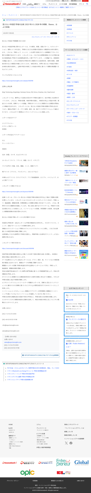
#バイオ (69, 74)
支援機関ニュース (41, 435)
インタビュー (12, 440)
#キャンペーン (71, 37)
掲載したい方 (65, 1)
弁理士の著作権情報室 (43, 447)
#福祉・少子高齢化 (73, 82)
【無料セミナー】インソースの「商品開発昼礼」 (71, 182)
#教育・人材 (71, 97)
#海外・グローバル (73, 113)
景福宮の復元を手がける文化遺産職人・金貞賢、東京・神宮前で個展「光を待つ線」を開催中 (71, 211)
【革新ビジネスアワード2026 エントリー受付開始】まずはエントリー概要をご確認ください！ (45, 7)
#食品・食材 (71, 93)
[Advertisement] (30, 398)
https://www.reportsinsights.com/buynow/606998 (17, 191)
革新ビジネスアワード (71, 424)
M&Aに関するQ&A (41, 442)
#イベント (70, 33)
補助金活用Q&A (40, 440)
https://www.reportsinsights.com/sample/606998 (17, 81)
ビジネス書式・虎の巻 (42, 444)
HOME (24, 4)
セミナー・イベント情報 (43, 437)
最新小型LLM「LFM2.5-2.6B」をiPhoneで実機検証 (71, 223)
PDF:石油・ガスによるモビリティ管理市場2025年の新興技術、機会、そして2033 (33, 368)
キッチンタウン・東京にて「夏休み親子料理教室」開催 (71, 242)
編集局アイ (37, 4)
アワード (81, 4)
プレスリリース (53, 4)
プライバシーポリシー (13, 480)
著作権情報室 (73, 4)
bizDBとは (11, 432)
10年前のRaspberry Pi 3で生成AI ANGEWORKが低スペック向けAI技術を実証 (71, 162)
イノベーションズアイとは (53, 1)
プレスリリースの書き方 (77, 319)
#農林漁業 (70, 90)
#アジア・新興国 (72, 116)
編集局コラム (12, 444)
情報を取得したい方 (76, 1)
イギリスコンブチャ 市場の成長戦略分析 (20, 380)
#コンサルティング (37, 37)
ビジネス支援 (63, 4)
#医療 (68, 78)
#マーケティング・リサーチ (51, 37)
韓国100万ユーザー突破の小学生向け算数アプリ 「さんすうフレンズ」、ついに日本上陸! (71, 252)
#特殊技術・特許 (72, 71)
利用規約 (35, 480)
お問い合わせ (80, 480)
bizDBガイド (12, 430)
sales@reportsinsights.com (12, 342)
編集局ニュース (12, 437)
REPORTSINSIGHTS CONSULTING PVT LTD (19, 20)
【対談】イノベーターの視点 (16, 442)
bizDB (30, 4)
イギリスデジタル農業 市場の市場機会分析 (20, 377)
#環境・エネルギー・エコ (75, 59)
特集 (10, 448)
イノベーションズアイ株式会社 (47, 485)
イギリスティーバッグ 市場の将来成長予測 (20, 374)
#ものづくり (71, 55)
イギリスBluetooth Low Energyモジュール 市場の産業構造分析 (27, 371)
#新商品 (69, 29)
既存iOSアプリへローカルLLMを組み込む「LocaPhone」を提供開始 (71, 201)
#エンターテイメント (73, 101)
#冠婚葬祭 (70, 86)
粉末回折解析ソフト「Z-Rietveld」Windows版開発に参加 (71, 191)
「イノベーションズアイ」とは (74, 428)
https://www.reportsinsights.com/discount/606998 (18, 248)
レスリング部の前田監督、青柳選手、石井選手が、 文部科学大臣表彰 (71, 233)
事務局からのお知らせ (57, 480)
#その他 (69, 41)
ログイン (85, 1)
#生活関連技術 (71, 63)
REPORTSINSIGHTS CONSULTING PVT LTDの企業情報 (41, 355)
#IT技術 (69, 67)
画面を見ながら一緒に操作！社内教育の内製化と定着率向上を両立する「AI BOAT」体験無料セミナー (71, 172)
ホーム (4, 15)
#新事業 (69, 25)
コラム (44, 4)
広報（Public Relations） (15, 446)
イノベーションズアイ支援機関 (74, 439)
